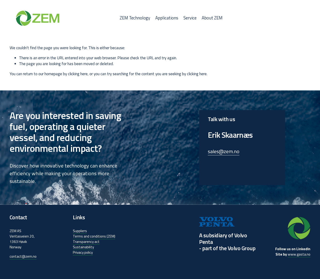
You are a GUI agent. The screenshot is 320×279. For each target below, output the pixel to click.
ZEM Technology (135, 18)
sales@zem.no (223, 151)
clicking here (78, 74)
